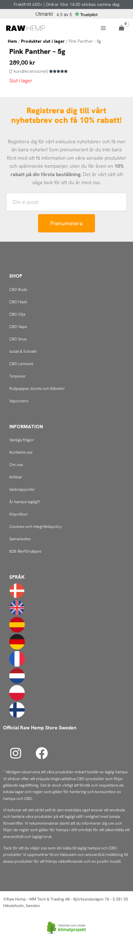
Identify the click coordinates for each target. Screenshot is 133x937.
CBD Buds (18, 289)
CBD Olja (17, 314)
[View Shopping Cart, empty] (121, 28)
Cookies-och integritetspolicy (35, 526)
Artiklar (15, 477)
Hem (12, 41)
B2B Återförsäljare (25, 551)
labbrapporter (22, 489)
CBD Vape (18, 326)
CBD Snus (18, 339)
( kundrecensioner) (28, 71)
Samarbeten (20, 539)
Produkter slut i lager (43, 41)
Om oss (16, 464)
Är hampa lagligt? (24, 501)
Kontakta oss (20, 452)
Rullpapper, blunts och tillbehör (37, 388)
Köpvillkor (18, 514)
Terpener (17, 376)
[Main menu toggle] (103, 28)
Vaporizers (18, 401)
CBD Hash (18, 301)
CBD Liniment (21, 363)
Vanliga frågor (21, 440)
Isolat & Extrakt (22, 351)
